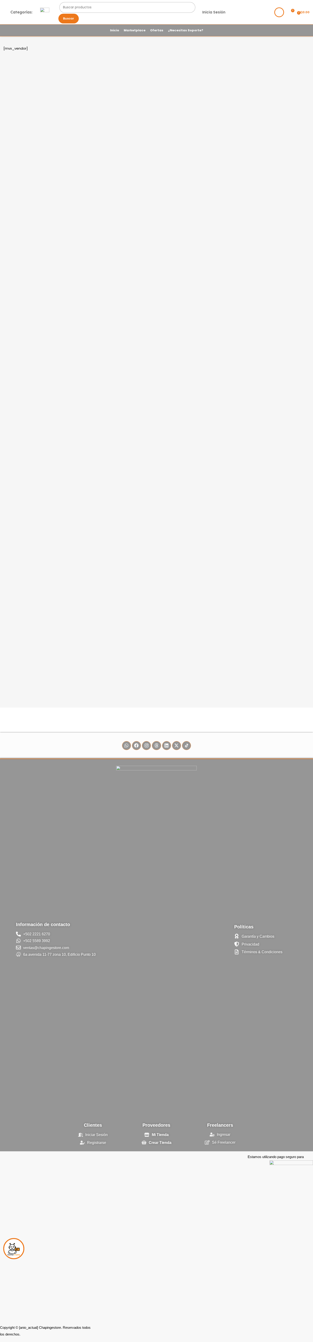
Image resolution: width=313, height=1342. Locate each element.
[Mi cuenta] (279, 12)
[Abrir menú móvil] (45, 12)
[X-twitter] (176, 745)
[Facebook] (136, 745)
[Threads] (156, 745)
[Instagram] (146, 745)
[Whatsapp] (126, 745)
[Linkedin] (166, 745)
